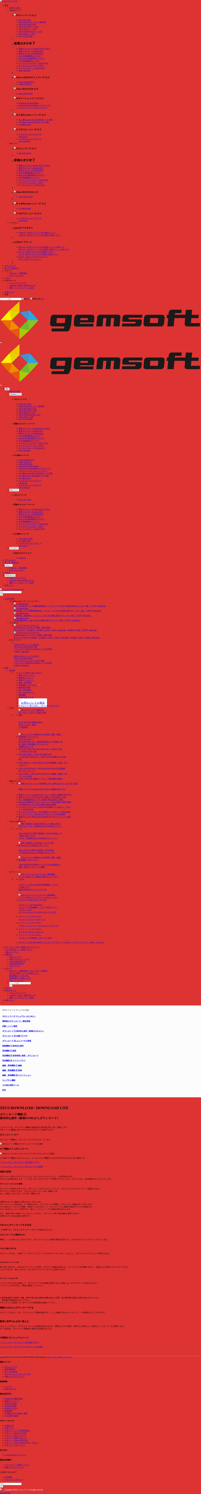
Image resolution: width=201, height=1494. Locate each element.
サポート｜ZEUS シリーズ (16, 1435)
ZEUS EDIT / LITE (26, 417)
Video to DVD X (25, 84)
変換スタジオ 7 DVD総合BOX (31, 54)
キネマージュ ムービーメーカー (18, 1374)
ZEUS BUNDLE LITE (27, 24)
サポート (9, 565)
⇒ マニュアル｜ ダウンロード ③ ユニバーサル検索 (21, 1167)
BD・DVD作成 (11, 1372)
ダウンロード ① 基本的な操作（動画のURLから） (23, 1031)
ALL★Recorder (25, 125)
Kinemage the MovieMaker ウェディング (34, 105)
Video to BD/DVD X (27, 82)
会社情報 (8, 1477)
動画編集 (22, 695)
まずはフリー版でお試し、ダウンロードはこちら (39, 706)
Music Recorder (24, 71)
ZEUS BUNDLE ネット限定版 (32, 22)
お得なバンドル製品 (33, 702)
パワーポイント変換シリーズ (17, 1465)
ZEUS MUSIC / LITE (27, 413)
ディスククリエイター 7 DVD (31, 66)
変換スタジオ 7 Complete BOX (31, 51)
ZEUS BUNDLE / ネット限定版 (31, 406)
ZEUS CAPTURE (26, 36)
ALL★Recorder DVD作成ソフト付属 (34, 122)
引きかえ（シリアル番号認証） (18, 1431)
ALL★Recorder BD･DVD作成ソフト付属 (35, 120)
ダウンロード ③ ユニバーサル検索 (16, 1041)
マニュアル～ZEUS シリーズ (59, 1357)
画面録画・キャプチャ (30, 685)
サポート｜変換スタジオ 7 (16, 1438)
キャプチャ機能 (8, 1080)
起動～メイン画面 (9, 1026)
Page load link (5, 1493)
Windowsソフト (15, 394)
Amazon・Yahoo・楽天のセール (22, 995)
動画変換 (8, 1411)
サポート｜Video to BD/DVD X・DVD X (21, 1443)
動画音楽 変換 (24, 687)
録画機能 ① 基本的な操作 (13, 1046)
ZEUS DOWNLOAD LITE (30, 32)
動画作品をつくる (26, 697)
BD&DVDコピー (11, 1408)
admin (2, 1357)
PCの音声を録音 (11, 1416)
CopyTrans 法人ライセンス (15, 1455)
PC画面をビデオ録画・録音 (16, 1413)
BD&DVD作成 (11, 1404)
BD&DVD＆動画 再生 (14, 1399)
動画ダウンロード (26, 678)
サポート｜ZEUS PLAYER (16, 1433)
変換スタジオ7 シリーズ (19, 959)
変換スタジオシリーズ (14, 1467)
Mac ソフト (14, 490)
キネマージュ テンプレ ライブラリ (33, 108)
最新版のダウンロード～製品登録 (16, 1021)
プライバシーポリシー (14, 1480)
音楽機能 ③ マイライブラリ (14, 1061)
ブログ (7, 278)
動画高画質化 (10, 1369)
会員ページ (9, 292)
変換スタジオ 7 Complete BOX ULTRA (34, 49)
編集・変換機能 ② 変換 (12, 1070)
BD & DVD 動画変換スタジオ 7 (32, 58)
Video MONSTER (26, 94)
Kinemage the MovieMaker (29, 103)
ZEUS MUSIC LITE (28, 29)
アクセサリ (14, 548)
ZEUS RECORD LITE (29, 27)
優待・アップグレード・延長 (21, 288)
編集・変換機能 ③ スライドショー (16, 1075)
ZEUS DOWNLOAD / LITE (30, 415)
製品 (7, 389)
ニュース (8, 1386)
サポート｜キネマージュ (15, 1445)
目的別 (12, 670)
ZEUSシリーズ (15, 957)
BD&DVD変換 (11, 1406)
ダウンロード (10, 266)
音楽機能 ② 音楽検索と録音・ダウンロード (20, 1056)
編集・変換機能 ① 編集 (12, 1065)
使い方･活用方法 (12, 268)
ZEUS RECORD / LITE (28, 411)
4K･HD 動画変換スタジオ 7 (30, 56)
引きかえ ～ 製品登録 (18, 273)
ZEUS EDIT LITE (27, 34)
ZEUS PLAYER (25, 20)
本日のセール (10, 575)
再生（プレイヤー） (27, 675)
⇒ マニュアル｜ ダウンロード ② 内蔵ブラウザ (19, 1162)
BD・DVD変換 (25, 690)
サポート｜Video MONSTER (16, 1440)
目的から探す (14, 8)
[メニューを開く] (1, 342)
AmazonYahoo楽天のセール (22, 285)
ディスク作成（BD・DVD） (30, 673)
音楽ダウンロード (26, 680)
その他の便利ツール (10, 1085)
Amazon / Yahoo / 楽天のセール (21, 580)
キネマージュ (14, 966)
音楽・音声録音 (25, 683)
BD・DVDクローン (27, 692)
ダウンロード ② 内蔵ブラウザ (14, 1036)
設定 (4, 1090)
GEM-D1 (22, 558)
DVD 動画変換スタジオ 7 (29, 61)
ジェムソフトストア (17, 283)
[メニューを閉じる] (1, 385)
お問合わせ (9, 1426)
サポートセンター (16, 276)
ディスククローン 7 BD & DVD (32, 68)
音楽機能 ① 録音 (9, 1051)
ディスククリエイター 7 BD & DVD (33, 63)
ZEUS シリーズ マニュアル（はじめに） (19, 1016)
